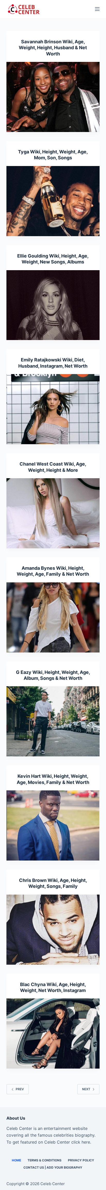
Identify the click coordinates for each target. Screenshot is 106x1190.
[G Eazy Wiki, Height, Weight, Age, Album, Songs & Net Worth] (53, 721)
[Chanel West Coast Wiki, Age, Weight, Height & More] (53, 513)
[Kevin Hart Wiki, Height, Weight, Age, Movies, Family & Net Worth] (53, 825)
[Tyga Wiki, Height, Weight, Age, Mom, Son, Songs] (53, 201)
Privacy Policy (81, 1160)
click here (80, 1142)
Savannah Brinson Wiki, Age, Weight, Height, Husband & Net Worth (53, 47)
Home (16, 1160)
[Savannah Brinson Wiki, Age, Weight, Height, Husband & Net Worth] (53, 97)
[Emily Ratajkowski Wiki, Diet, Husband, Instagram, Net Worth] (53, 409)
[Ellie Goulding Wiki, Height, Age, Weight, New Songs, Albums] (53, 305)
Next (86, 1089)
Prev (20, 1089)
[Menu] (97, 9)
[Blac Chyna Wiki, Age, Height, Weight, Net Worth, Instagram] (53, 1033)
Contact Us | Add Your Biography (52, 1167)
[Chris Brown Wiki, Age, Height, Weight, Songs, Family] (53, 930)
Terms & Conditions (44, 1160)
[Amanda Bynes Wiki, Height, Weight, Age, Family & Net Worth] (53, 617)
